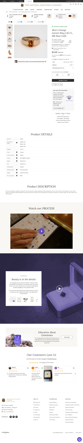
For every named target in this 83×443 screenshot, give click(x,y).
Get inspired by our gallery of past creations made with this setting (31, 61)
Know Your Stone (68, 409)
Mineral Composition (69, 407)
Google (44, 359)
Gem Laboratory (36, 417)
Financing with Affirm (53, 414)
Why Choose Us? (36, 402)
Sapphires (21, 1)
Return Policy (52, 407)
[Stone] (24, 16)
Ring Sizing (51, 409)
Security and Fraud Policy (54, 417)
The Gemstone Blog (69, 422)
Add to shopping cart (59, 108)
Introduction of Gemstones (70, 402)
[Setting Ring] (49, 16)
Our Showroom (36, 409)
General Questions (53, 402)
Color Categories (68, 414)
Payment (51, 412)
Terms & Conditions (69, 432)
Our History (35, 407)
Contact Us (35, 419)
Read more (68, 337)
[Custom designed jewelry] (72, 16)
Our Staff (35, 412)
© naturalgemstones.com (58, 432)
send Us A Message (8, 409)
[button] (46, 40)
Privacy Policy (52, 419)
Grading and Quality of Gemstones (72, 404)
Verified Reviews (52, 359)
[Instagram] (16, 416)
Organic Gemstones (69, 419)
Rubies (4, 1)
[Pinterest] (10, 416)
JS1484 (36, 16)
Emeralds (12, 1)
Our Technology (36, 414)
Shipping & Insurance (53, 404)
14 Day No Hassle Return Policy (59, 48)
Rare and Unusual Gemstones (71, 417)
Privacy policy (78, 432)
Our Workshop (36, 404)
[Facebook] (13, 416)
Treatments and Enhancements (71, 412)
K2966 (12, 16)
